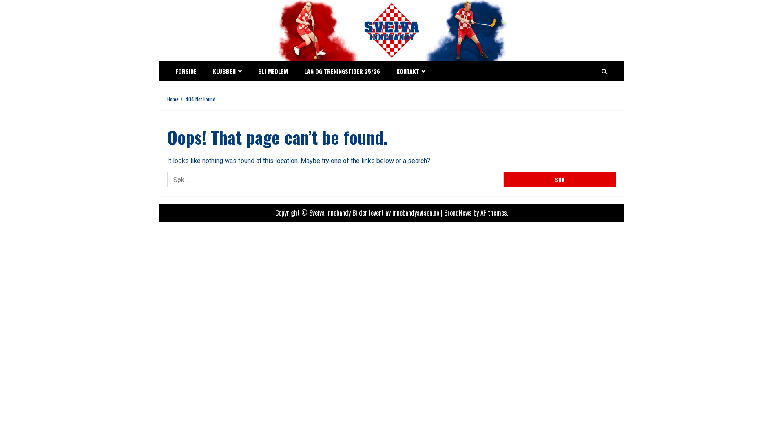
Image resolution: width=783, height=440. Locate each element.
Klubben (224, 71)
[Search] (604, 71)
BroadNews (458, 213)
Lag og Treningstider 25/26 (342, 71)
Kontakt (407, 71)
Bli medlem (273, 71)
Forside (186, 71)
